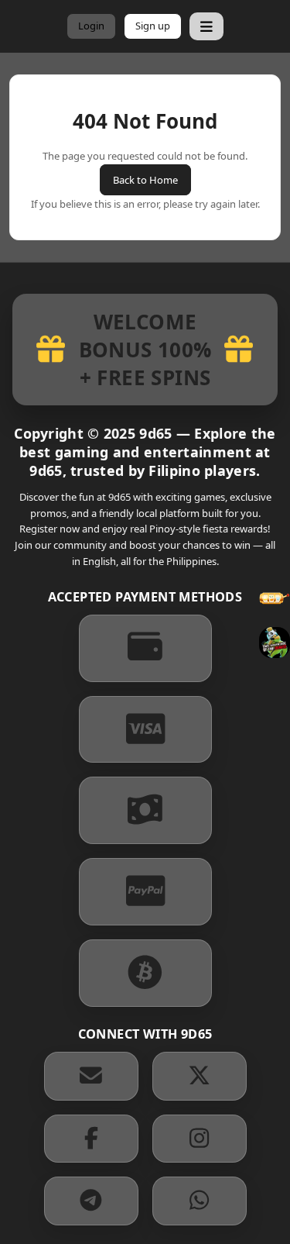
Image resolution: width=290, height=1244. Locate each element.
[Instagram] (199, 1139)
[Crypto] (145, 973)
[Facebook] (91, 1139)
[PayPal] (145, 891)
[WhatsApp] (199, 1201)
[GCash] (145, 648)
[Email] (91, 1076)
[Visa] (145, 729)
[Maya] (145, 810)
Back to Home (145, 180)
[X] (199, 1076)
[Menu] (206, 26)
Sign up (152, 26)
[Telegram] (91, 1201)
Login (91, 26)
